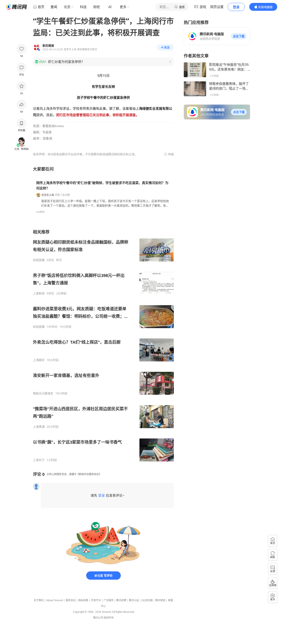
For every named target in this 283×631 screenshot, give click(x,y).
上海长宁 (39, 460)
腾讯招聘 (121, 600)
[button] (239, 36)
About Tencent (54, 600)
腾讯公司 (98, 617)
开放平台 (96, 600)
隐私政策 (83, 600)
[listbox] (103, 345)
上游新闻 (39, 293)
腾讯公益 (134, 600)
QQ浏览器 (147, 600)
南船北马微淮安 (43, 393)
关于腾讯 (39, 600)
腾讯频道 (160, 600)
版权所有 (109, 617)
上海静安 (39, 360)
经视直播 (39, 260)
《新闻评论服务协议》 (88, 474)
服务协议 (71, 600)
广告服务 (109, 600)
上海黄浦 (39, 426)
